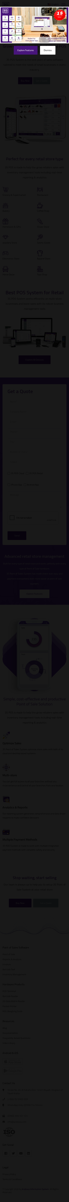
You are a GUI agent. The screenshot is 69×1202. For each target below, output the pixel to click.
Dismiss (48, 50)
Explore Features (25, 50)
